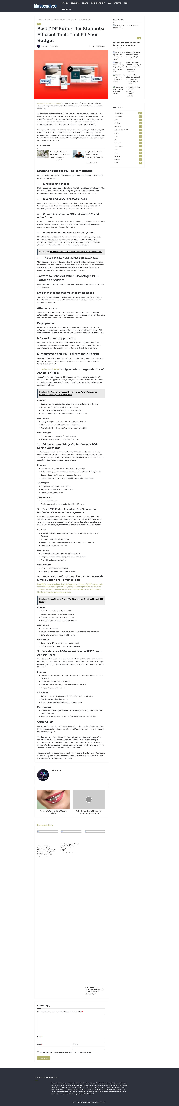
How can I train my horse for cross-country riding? (133, 55)
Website (75, 1044)
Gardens (117, 163)
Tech (126, 3)
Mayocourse (118, 113)
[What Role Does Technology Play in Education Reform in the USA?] (119, 67)
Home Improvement (98, 3)
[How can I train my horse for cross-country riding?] (119, 55)
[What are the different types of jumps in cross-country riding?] (119, 78)
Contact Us (66, 9)
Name (39, 1037)
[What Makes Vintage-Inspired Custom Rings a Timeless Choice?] (43, 154)
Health (85, 3)
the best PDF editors (53, 103)
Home (40, 19)
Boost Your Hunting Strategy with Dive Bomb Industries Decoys (94, 989)
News (116, 153)
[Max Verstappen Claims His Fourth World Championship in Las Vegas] (71, 836)
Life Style (117, 3)
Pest (115, 149)
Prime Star (56, 770)
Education (75, 3)
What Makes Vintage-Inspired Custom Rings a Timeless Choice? (59, 154)
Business (65, 3)
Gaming (117, 159)
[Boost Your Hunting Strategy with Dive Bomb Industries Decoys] (95, 907)
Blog (45, 19)
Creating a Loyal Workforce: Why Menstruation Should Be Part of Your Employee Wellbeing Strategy (46, 850)
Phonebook (118, 116)
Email (39, 1044)
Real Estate (118, 146)
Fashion (117, 156)
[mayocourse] (45, 6)
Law (109, 3)
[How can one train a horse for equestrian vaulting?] (119, 90)
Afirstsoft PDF (50, 369)
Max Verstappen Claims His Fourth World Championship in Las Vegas (70, 847)
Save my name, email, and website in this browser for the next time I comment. (65, 1052)
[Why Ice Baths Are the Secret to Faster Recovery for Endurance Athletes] (78, 154)
